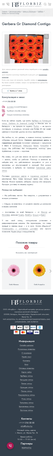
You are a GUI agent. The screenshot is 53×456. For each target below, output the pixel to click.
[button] (49, 274)
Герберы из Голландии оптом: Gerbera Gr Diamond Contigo (26, 122)
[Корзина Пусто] (49, 4)
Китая (4, 148)
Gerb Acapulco (39, 285)
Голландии (16, 145)
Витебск (28, 215)
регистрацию (42, 80)
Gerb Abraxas (14, 285)
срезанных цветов (18, 176)
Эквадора (27, 145)
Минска (44, 212)
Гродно (36, 215)
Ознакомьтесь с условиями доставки (20, 228)
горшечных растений (39, 176)
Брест (43, 215)
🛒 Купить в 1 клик (14, 90)
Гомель (21, 215)
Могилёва (6, 215)
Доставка (10, 107)
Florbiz (36, 126)
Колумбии (44, 145)
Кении (36, 145)
